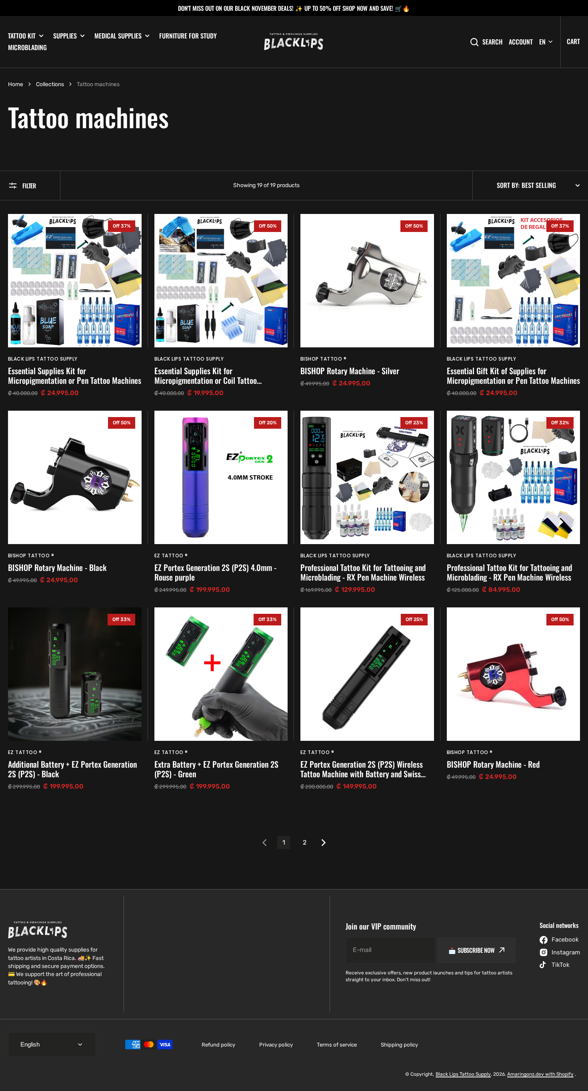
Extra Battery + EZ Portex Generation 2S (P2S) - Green (216, 768)
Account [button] (521, 41)
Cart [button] (573, 41)
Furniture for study (188, 35)
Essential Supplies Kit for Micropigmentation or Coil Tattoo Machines (205, 375)
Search (492, 41)
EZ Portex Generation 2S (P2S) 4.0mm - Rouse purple (215, 572)
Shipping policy (399, 1045)
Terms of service (337, 1045)
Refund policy (218, 1045)
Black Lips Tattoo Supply (463, 1074)
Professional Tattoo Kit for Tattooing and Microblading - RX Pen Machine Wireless (363, 572)
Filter (29, 185)
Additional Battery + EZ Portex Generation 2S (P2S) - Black (72, 768)
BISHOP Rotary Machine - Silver (349, 370)
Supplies (65, 35)
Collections (50, 84)
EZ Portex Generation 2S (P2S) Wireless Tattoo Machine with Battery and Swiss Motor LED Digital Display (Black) (361, 768)
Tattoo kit (22, 35)
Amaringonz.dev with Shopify (540, 1074)
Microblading (27, 47)
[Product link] (75, 306)
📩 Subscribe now (471, 950)
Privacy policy (276, 1045)
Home (15, 84)
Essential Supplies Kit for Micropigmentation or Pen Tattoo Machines (74, 375)
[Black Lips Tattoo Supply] (294, 42)
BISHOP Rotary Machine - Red (493, 764)
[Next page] (325, 842)
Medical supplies (118, 35)
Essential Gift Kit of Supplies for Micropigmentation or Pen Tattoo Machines (513, 375)
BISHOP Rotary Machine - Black (57, 567)
